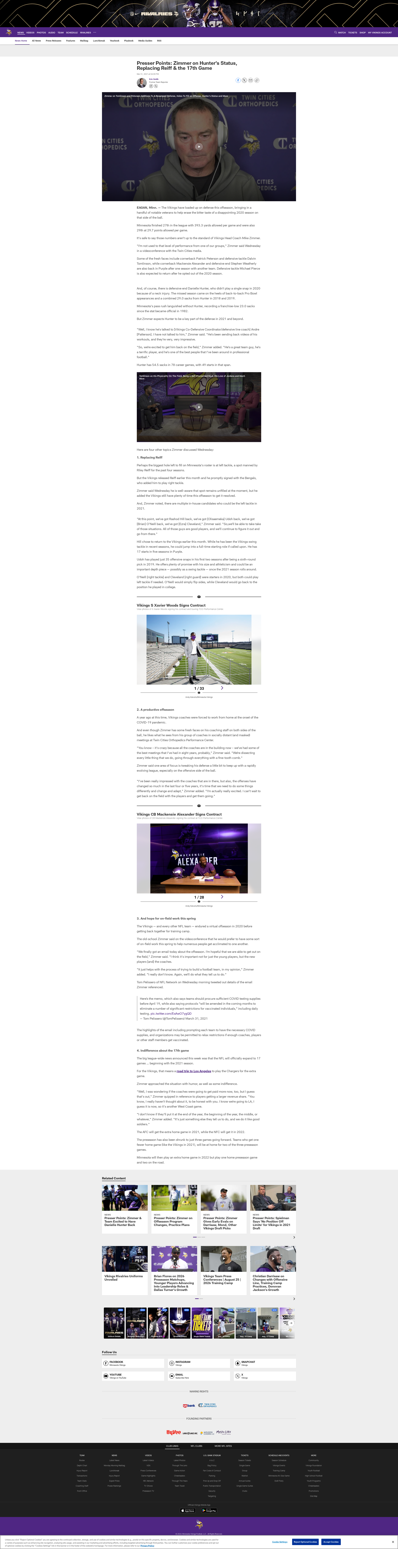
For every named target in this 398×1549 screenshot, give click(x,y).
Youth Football (314, 1470)
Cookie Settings (279, 1541)
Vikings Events (279, 1465)
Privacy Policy (147, 1545)
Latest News (114, 1460)
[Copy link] (256, 80)
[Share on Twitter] (244, 82)
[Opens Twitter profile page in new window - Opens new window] (156, 86)
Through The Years (179, 1481)
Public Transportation (212, 1486)
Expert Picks (114, 1481)
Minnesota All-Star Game (278, 1476)
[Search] (335, 32)
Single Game (244, 1465)
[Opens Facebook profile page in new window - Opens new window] (151, 86)
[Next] (222, 688)
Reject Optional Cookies (305, 1541)
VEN (148, 1465)
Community (314, 1460)
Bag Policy (212, 1465)
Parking (212, 1476)
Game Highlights (148, 1476)
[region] (199, 1542)
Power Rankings (114, 1486)
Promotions (314, 1491)
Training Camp (279, 1470)
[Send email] (250, 82)
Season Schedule (279, 1460)
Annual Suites (244, 1481)
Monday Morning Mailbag (114, 1465)
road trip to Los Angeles (194, 1071)
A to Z (211, 1460)
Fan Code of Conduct (212, 1470)
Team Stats (82, 1481)
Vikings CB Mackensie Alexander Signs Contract (179, 814)
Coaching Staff (82, 1486)
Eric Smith (153, 79)
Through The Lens (179, 1465)
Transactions (82, 1476)
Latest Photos (179, 1460)
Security (211, 1491)
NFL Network (148, 1481)
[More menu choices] (94, 32)
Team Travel (180, 1486)
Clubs (244, 1491)
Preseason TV (148, 1491)
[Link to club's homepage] (8, 32)
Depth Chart (82, 1465)
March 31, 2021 (196, 1018)
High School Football (313, 1476)
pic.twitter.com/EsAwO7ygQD (171, 1013)
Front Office (82, 1491)
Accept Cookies (331, 1541)
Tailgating (212, 1496)
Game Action (179, 1470)
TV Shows (148, 1486)
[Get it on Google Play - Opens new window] (209, 1512)
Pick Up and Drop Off (212, 1481)
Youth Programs (314, 1481)
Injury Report (82, 1470)
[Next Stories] (291, 1323)
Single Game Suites (244, 1486)
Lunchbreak (114, 1470)
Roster (82, 1460)
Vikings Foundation (314, 1465)
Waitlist (245, 1476)
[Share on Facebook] (238, 82)
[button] (199, 146)
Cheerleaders (179, 1476)
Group (244, 1470)
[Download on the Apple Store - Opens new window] (188, 1510)
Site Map (313, 1496)
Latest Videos (148, 1460)
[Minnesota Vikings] (199, 1524)
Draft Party (279, 1481)
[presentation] (295, 1237)
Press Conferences (148, 1470)
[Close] (393, 1541)
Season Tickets (244, 1460)
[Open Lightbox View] (199, 658)
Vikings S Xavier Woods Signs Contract (171, 605)
